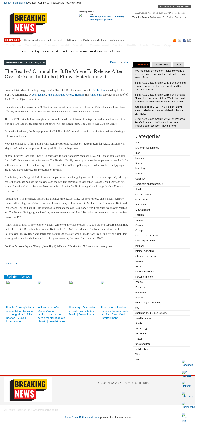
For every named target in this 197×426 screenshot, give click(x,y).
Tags (178, 64)
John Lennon (39, 94)
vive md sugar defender (148, 70)
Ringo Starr (96, 94)
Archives (31, 3)
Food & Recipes (98, 51)
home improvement (145, 240)
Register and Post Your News (66, 3)
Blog (24, 51)
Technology (155, 17)
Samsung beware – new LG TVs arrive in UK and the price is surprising (160, 86)
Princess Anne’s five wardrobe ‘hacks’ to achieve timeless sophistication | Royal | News (160, 122)
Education (79, 45)
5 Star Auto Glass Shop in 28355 (153, 94)
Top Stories (168, 17)
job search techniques (146, 256)
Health (131, 45)
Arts (137, 142)
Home (15, 51)
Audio (65, 51)
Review (139, 297)
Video (74, 51)
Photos (139, 282)
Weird (138, 354)
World (65, 45)
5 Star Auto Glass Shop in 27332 (153, 82)
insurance (140, 246)
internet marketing (144, 251)
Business (50, 45)
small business (143, 318)
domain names (143, 194)
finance (93, 14)
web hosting (141, 349)
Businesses (180, 17)
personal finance (144, 277)
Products (140, 287)
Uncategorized (143, 344)
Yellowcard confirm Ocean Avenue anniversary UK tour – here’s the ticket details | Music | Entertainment (51, 314)
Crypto (168, 45)
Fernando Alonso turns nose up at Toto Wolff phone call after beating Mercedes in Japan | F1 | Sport (160, 98)
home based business (146, 235)
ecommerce (141, 199)
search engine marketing (148, 302)
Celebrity (140, 178)
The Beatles (98, 90)
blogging (140, 158)
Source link (11, 263)
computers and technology (149, 184)
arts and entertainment (147, 147)
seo (137, 307)
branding (140, 168)
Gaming (34, 51)
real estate (140, 292)
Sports (144, 45)
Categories (161, 64)
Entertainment (99, 45)
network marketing (144, 271)
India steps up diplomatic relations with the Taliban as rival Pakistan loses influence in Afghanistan (73, 40)
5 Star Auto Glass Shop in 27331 (153, 118)
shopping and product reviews (151, 313)
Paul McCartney (56, 94)
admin (126, 62)
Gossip (139, 230)
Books (83, 51)
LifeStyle (115, 51)
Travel (156, 45)
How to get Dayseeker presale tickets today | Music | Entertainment (82, 311)
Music (55, 51)
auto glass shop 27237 (147, 106)
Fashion (118, 45)
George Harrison (75, 94)
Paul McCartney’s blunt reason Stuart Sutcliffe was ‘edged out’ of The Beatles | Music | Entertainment (20, 314)
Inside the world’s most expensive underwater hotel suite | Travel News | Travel (160, 74)
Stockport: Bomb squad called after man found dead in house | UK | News (159, 110)
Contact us (43, 3)
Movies (45, 51)
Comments (142, 64)
